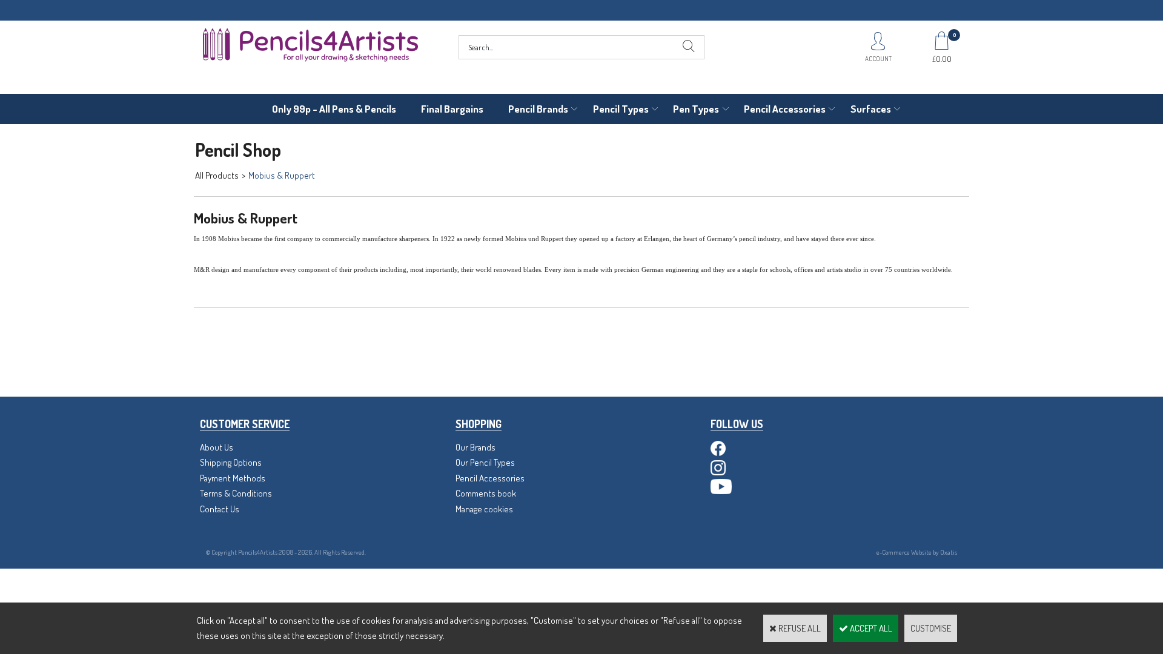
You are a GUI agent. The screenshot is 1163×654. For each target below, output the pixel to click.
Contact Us (219, 509)
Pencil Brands (538, 108)
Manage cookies (484, 509)
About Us (216, 447)
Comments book (486, 493)
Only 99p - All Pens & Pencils (334, 108)
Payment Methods (232, 478)
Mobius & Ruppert (281, 175)
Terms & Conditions (236, 493)
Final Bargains (452, 108)
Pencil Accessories (785, 108)
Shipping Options (231, 462)
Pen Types (696, 108)
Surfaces (870, 108)
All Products (217, 175)
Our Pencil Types (485, 462)
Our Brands (475, 447)
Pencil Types (621, 108)
